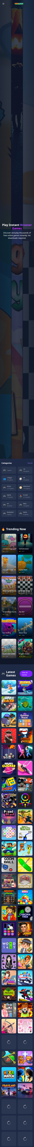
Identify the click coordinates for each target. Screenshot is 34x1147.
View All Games (24, 674)
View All (30, 463)
